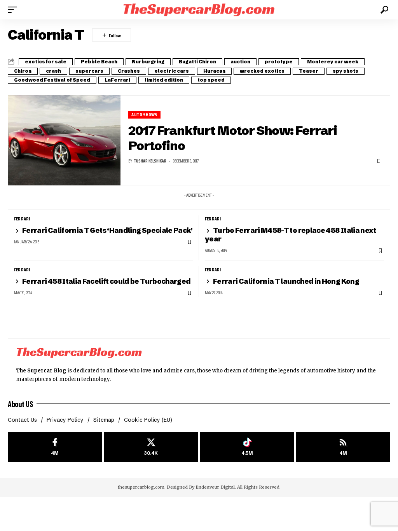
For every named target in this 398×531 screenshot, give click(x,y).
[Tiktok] (247, 447)
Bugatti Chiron (197, 62)
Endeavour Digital (215, 487)
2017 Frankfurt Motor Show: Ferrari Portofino (232, 138)
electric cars (171, 71)
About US (20, 404)
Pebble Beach (99, 62)
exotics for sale (45, 62)
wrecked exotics (262, 71)
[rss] (343, 447)
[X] (151, 447)
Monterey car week (332, 62)
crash (53, 71)
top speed (211, 80)
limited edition (164, 80)
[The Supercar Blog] (199, 9)
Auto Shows (144, 115)
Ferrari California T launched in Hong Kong (286, 281)
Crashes (129, 71)
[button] (14, 10)
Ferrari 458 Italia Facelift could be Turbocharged (106, 281)
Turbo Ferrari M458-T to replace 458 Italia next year (290, 234)
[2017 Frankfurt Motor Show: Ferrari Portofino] (64, 140)
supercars (89, 71)
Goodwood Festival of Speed (52, 80)
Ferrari (22, 218)
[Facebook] (55, 447)
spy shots (345, 71)
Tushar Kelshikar (150, 161)
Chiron (22, 71)
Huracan (214, 71)
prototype (279, 62)
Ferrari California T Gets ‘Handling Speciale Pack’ (107, 230)
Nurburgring (148, 62)
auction (240, 62)
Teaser (308, 71)
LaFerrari (117, 80)
